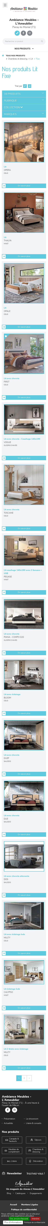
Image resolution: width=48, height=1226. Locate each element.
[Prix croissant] (25, 86)
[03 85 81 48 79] (17, 33)
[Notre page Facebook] (23, 33)
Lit (31, 59)
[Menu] (5, 5)
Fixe (38, 59)
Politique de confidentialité (24, 1210)
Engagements (36, 1193)
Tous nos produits (15, 56)
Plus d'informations (13, 1222)
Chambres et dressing (17, 59)
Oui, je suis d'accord (19, 1219)
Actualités (8, 1123)
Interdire (35, 1219)
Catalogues (20, 1193)
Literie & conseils (33, 1123)
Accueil (13, 1205)
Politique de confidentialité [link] (34, 1222)
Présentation (9, 1119)
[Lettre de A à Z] (29, 86)
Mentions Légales (29, 1205)
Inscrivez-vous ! (36, 1173)
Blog (9, 1193)
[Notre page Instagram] (29, 33)
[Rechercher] (42, 41)
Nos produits (22, 49)
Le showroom (32, 1119)
